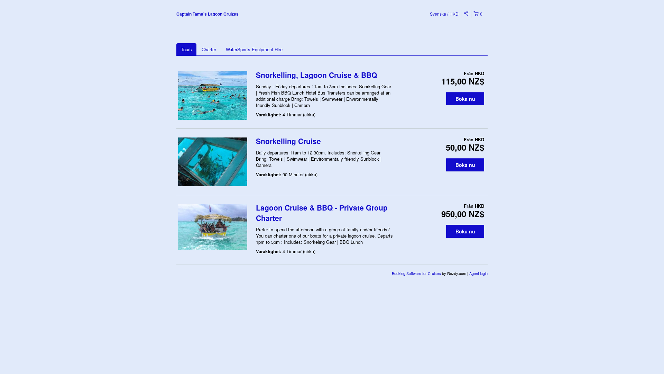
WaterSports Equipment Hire (254, 49)
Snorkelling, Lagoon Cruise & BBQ (316, 75)
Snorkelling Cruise (288, 141)
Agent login (478, 273)
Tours (186, 49)
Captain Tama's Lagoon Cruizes (207, 14)
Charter (209, 49)
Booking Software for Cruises (417, 273)
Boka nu (465, 98)
